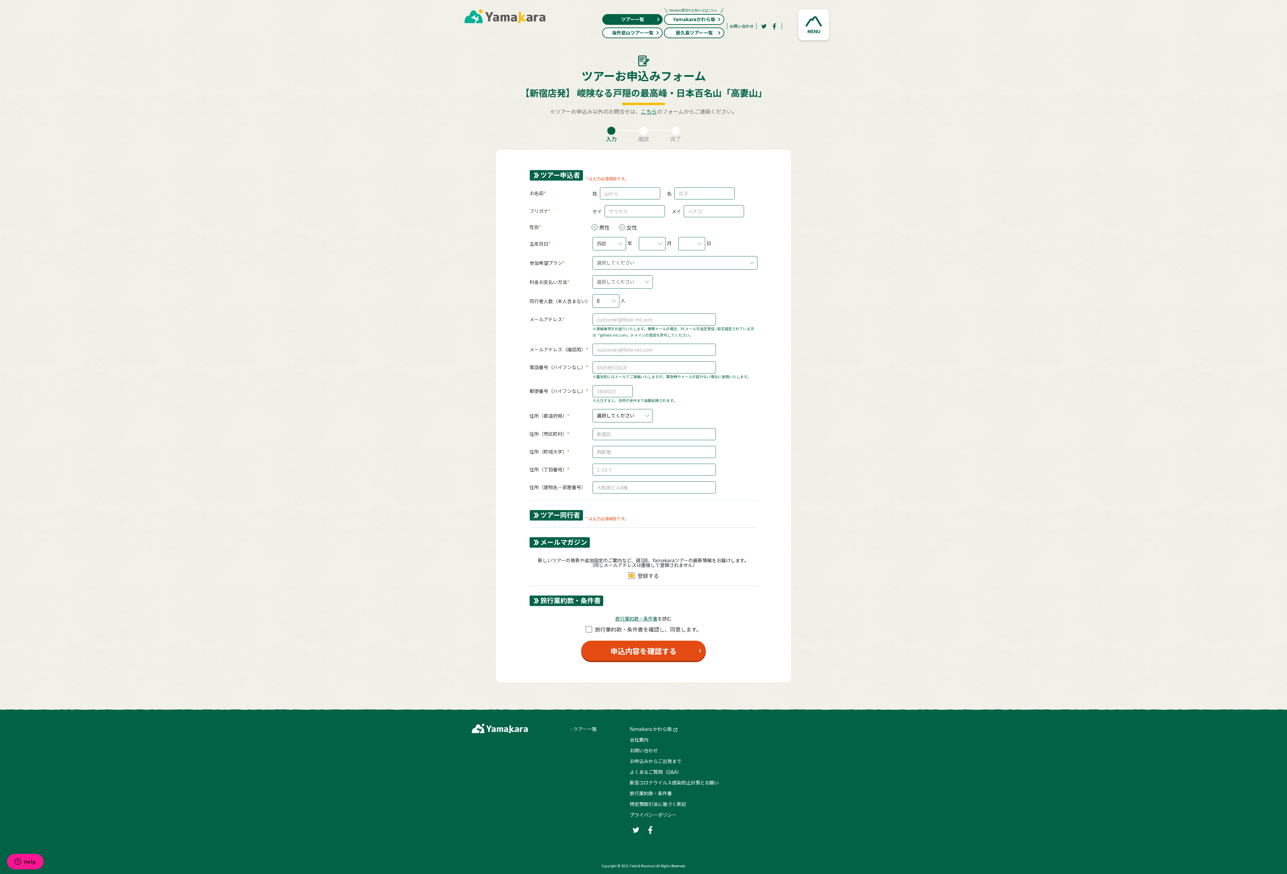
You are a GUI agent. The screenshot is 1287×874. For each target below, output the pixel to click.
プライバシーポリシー (653, 814)
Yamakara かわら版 (651, 728)
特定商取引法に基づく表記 (658, 804)
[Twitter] (764, 26)
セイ (597, 211)
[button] (813, 24)
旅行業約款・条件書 (651, 793)
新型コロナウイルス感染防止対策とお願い (674, 782)
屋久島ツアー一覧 (694, 32)
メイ (676, 211)
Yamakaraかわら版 (694, 19)
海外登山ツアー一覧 (633, 32)
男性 (604, 227)
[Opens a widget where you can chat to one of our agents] (25, 862)
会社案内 (639, 739)
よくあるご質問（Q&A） (656, 771)
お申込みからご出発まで (655, 761)
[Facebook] (774, 26)
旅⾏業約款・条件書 (636, 618)
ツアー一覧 (632, 19)
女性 (631, 227)
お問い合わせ (742, 26)
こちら (649, 111)
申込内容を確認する (643, 650)
